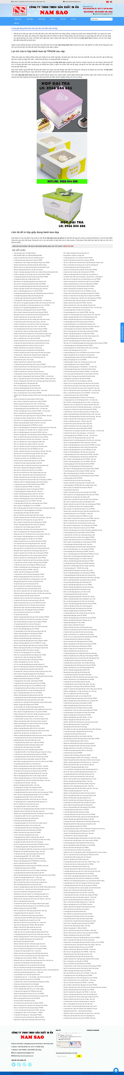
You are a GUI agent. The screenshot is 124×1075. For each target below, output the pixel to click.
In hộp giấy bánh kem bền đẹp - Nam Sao (25, 782)
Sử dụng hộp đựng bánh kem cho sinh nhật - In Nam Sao (79, 892)
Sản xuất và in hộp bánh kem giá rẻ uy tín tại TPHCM (28, 470)
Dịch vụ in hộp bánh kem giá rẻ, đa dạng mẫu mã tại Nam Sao (30, 446)
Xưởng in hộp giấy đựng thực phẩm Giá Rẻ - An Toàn (78, 717)
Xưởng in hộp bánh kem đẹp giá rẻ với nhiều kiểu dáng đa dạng (31, 953)
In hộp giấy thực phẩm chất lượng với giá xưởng (26, 726)
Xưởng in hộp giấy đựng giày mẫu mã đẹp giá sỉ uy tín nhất (79, 599)
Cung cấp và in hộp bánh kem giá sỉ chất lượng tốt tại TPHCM (80, 409)
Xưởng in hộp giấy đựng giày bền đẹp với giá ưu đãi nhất (79, 819)
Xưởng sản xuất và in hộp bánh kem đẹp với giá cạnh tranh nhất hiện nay (33, 960)
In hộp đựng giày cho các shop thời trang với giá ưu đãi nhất (30, 631)
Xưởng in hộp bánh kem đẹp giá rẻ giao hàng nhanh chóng (79, 906)
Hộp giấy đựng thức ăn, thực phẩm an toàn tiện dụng (78, 748)
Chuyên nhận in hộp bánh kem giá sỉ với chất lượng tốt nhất (30, 475)
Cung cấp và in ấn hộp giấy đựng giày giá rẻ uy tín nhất (29, 307)
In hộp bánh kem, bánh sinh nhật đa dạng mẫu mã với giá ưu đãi (81, 411)
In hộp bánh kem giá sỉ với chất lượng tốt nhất (26, 583)
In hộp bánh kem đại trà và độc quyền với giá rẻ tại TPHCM (30, 759)
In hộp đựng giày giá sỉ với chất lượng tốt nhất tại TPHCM (79, 464)
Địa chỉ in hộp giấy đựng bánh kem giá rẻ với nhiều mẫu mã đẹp (31, 768)
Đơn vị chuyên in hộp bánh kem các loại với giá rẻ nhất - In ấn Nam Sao (83, 307)
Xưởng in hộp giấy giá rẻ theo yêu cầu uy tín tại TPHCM (29, 993)
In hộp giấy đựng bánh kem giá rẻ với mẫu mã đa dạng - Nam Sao (31, 934)
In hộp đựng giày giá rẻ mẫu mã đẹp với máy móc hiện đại (79, 613)
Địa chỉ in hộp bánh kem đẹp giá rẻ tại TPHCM (76, 847)
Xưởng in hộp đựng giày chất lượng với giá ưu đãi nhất (28, 695)
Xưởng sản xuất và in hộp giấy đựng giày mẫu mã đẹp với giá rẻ (31, 482)
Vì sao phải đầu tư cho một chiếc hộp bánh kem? (27, 974)
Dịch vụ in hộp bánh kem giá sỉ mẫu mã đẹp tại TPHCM (78, 506)
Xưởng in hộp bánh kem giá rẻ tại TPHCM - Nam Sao (78, 302)
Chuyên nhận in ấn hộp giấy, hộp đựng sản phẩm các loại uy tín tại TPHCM (84, 942)
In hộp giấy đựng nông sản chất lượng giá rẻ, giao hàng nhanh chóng (32, 697)
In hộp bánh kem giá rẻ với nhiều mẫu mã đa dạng (77, 850)
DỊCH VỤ (52, 19)
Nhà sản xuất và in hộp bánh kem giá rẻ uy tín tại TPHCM (79, 527)
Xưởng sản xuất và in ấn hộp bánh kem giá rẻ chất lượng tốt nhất (31, 314)
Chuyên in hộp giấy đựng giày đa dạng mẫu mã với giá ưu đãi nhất (81, 326)
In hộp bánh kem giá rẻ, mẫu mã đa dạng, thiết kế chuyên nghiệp (31, 903)
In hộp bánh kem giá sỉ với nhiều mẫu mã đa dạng (77, 480)
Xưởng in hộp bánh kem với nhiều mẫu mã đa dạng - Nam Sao (30, 619)
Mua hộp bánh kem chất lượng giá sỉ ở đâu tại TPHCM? (29, 610)
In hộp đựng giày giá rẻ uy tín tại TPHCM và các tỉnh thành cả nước (82, 352)
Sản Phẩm (41, 19)
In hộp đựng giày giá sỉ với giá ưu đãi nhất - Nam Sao (28, 491)
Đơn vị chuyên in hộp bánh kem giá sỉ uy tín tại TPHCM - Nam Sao (81, 518)
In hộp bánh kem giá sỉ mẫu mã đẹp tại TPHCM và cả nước (30, 565)
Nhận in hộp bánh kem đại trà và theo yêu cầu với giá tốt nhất (30, 882)
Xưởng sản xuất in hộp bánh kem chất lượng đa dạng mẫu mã (30, 550)
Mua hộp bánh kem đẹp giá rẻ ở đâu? (24, 941)
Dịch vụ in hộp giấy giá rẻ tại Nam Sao (24, 901)
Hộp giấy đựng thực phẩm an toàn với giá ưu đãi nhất (78, 736)
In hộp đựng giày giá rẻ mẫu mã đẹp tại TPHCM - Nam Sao (79, 471)
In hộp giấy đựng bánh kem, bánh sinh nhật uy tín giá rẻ (29, 345)
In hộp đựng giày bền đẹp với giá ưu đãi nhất (76, 594)
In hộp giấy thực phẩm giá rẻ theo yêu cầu (75, 734)
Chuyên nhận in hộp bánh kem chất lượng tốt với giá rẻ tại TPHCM (81, 293)
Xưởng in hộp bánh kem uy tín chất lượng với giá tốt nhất (79, 667)
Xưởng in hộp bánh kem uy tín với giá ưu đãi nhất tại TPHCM (30, 541)
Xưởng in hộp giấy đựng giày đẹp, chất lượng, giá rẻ (28, 638)
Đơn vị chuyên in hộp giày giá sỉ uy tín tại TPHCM (27, 505)
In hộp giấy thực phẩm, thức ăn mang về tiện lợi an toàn (29, 816)
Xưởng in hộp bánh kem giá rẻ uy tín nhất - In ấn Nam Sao (29, 403)
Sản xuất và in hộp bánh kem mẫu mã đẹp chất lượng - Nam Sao (31, 591)
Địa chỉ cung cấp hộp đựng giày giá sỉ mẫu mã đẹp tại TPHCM (30, 640)
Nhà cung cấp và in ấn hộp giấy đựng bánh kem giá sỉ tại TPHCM (81, 494)
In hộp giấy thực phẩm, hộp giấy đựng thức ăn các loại (78, 731)
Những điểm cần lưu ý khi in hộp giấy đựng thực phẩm (28, 749)
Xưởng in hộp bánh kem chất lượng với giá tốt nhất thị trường (30, 265)
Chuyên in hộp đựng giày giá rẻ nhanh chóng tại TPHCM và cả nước (82, 445)
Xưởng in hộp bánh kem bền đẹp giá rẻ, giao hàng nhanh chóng (81, 722)
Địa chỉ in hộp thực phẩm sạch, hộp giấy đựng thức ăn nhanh (80, 779)
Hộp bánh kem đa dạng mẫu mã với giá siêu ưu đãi (27, 733)
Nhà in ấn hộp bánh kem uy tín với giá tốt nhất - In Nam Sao (80, 980)
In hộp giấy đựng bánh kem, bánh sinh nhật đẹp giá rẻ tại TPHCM (81, 878)
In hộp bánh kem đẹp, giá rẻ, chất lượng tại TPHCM (28, 1015)
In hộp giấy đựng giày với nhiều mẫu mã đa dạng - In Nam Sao (80, 757)
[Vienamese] (107, 2)
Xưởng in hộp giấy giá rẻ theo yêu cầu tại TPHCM (77, 935)
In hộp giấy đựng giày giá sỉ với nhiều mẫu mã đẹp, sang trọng (30, 626)
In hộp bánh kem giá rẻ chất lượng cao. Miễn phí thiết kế (29, 1017)
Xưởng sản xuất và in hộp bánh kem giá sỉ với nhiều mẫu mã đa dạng (32, 593)
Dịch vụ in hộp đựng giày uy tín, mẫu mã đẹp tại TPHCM (79, 549)
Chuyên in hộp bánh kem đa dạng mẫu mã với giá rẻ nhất (79, 482)
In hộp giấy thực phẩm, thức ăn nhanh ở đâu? (26, 806)
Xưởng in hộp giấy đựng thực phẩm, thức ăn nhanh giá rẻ (29, 728)
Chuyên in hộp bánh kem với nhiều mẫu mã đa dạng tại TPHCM (31, 553)
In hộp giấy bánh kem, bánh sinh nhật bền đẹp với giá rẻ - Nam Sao (32, 780)
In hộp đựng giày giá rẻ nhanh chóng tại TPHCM (76, 364)
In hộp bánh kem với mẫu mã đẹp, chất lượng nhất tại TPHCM (30, 562)
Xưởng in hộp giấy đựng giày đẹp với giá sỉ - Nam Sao (78, 781)
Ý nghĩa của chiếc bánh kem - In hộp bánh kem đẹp (28, 929)
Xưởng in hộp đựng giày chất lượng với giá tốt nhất (77, 797)
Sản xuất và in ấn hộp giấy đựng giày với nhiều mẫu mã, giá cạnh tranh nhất (34, 302)
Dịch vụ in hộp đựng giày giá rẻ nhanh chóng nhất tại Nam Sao (80, 447)
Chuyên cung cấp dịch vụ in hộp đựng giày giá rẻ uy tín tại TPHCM (32, 305)
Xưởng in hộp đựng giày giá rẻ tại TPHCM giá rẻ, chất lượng (30, 861)
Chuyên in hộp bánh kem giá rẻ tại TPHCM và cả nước (28, 448)
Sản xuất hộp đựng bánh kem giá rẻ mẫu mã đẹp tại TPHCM (30, 621)
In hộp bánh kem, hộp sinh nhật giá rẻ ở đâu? (76, 835)
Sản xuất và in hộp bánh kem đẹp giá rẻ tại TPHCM (27, 467)
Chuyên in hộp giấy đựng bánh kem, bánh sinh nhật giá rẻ (29, 524)
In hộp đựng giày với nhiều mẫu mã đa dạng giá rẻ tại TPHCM (30, 503)
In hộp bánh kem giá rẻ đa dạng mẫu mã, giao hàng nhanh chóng (31, 343)
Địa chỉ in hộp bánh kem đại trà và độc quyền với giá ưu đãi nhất (81, 996)
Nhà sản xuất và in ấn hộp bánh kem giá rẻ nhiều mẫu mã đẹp (30, 453)
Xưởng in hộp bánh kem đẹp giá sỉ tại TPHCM (26, 572)
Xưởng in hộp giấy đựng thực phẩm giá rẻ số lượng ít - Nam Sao (31, 766)
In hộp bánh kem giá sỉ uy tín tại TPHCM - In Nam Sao (78, 513)
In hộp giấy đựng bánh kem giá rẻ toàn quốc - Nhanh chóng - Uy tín (82, 861)
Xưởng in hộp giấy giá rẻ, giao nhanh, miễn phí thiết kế (28, 986)
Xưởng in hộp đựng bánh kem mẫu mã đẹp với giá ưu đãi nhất (30, 555)
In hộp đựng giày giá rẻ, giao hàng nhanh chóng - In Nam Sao (30, 390)
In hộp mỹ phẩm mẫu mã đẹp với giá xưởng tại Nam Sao (29, 707)
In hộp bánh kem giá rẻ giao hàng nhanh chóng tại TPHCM (29, 364)
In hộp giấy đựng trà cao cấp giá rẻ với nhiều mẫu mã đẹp (79, 712)
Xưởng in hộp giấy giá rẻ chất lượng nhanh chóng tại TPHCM (80, 644)
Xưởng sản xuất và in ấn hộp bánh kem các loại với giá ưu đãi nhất (32, 534)
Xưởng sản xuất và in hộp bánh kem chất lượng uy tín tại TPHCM (31, 598)
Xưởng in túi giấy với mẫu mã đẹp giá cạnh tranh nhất (78, 648)
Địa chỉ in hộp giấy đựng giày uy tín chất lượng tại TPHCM (79, 572)
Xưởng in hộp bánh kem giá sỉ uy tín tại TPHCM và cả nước (30, 602)
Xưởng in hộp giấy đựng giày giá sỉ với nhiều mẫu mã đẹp (79, 596)
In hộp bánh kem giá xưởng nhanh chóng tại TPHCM (28, 260)
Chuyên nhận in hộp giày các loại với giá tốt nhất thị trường (79, 376)
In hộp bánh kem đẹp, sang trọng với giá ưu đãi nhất (28, 463)
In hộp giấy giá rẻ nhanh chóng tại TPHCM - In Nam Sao (29, 958)
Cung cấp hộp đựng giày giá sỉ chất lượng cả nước (77, 589)
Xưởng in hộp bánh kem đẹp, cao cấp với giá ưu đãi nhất (79, 764)
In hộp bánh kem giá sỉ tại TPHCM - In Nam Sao (27, 486)
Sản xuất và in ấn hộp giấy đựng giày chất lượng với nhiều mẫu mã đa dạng (34, 808)
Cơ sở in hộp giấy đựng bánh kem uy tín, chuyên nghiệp (29, 988)
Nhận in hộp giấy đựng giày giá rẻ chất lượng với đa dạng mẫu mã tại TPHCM (34, 875)
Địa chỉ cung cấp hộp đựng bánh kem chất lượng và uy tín (79, 899)
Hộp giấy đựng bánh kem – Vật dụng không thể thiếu (78, 1011)
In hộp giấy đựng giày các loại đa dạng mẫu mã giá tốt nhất (79, 575)
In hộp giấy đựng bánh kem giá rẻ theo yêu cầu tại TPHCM (79, 814)
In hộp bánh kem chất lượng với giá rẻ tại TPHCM (27, 747)
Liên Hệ (16, 23)
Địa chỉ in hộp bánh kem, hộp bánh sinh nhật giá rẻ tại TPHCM (30, 1005)
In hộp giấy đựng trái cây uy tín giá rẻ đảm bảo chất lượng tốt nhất (81, 658)
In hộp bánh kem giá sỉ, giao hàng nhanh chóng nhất (78, 423)
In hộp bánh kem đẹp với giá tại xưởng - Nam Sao (77, 925)
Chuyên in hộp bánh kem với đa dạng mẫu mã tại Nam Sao (79, 419)
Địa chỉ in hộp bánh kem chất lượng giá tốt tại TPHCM (78, 641)
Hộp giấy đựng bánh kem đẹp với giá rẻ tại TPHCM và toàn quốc (31, 865)
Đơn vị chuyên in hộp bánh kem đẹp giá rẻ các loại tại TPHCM (80, 985)
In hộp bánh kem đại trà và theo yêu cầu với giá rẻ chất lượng (30, 870)
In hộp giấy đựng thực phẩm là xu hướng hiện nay (27, 763)
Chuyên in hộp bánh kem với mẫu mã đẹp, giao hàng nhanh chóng (32, 319)
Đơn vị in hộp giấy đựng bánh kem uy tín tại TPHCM (28, 692)
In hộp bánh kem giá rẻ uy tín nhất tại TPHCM (76, 395)
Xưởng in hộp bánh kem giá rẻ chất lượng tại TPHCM (78, 428)
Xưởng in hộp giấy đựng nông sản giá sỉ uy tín (76, 651)
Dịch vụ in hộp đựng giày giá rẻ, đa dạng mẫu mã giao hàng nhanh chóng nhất (35, 427)
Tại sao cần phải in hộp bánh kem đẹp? (24, 1000)
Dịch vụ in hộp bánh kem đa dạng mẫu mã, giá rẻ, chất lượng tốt (81, 265)
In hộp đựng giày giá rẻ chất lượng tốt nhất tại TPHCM (78, 345)
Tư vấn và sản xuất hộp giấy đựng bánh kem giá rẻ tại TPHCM (80, 876)
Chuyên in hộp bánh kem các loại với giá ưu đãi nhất (28, 317)
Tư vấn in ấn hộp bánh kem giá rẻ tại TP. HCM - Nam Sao (29, 1010)
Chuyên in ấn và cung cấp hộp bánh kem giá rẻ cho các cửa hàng (81, 383)
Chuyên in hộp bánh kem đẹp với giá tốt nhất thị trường (28, 399)
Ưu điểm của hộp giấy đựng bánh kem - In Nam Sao (28, 877)
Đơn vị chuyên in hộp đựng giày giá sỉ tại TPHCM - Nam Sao (80, 459)
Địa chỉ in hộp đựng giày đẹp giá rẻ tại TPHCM (26, 628)
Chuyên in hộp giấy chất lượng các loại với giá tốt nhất (28, 939)
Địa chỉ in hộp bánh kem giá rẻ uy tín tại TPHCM (27, 612)
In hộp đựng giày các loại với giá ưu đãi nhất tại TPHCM (78, 329)
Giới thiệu (30, 19)
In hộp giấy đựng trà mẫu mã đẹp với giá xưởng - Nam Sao (79, 684)
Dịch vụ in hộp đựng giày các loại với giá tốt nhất (27, 385)
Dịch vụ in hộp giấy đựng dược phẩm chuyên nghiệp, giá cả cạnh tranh (33, 709)
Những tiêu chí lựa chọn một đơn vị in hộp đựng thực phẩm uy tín (31, 894)
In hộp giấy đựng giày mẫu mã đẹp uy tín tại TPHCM (28, 538)
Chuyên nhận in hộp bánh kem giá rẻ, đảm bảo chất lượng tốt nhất (81, 511)
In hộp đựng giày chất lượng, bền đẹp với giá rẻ (26, 512)
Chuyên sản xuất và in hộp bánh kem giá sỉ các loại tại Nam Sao (31, 465)
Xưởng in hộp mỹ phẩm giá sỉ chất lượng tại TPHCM (77, 646)
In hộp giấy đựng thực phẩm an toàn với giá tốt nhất (77, 696)
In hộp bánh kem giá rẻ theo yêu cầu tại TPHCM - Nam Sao (79, 1018)
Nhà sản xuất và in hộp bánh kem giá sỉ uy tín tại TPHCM (29, 460)
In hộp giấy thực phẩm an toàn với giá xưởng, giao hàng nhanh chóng (32, 752)
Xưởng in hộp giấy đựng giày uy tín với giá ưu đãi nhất (78, 558)
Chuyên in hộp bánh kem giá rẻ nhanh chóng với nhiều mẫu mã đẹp (32, 352)
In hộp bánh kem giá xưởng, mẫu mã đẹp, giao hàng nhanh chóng (81, 385)
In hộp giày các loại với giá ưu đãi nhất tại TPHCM (77, 378)
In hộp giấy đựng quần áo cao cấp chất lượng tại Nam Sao (29, 690)
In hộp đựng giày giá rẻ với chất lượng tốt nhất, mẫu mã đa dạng (81, 347)
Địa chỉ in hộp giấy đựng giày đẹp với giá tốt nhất (77, 670)
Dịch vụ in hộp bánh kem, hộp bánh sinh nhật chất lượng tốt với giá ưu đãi (83, 262)
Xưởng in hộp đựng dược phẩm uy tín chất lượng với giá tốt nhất (31, 647)
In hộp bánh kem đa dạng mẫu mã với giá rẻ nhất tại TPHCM (30, 771)
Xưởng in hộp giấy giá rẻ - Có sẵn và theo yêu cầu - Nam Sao (80, 691)
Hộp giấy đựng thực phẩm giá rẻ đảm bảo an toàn (27, 740)
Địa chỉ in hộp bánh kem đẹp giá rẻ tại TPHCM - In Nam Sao (80, 992)
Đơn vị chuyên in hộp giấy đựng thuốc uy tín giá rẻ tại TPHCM (30, 711)
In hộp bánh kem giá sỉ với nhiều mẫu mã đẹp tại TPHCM (79, 537)
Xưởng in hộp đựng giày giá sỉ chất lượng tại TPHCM (28, 633)
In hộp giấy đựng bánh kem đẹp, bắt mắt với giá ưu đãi (78, 956)
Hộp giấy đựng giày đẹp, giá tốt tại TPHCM (75, 615)
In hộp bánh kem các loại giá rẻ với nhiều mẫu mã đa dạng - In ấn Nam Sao (84, 430)
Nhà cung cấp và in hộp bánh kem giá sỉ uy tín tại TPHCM (79, 509)
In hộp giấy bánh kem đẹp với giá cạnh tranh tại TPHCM (79, 873)
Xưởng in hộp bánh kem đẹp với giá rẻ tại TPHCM (27, 832)
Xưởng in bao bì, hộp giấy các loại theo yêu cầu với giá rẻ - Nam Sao (32, 898)
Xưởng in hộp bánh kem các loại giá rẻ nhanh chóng (28, 347)
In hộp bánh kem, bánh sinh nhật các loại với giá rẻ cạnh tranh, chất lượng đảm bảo (36, 970)
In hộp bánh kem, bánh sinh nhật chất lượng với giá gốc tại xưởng (31, 981)
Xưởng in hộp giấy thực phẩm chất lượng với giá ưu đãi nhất (80, 745)
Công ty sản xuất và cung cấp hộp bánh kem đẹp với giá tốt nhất (31, 955)
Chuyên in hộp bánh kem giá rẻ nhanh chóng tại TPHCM (79, 260)
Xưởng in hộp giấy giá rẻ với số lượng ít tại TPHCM (77, 715)
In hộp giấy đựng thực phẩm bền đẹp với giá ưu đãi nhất (29, 872)
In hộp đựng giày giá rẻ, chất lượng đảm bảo (26, 383)
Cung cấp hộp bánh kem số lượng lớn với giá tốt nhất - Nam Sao (31, 896)
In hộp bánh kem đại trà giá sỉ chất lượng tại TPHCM (78, 703)
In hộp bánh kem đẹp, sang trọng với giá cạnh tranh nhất (29, 853)
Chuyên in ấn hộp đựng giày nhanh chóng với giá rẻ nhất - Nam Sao (82, 314)
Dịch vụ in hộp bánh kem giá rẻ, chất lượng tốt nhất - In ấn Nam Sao (82, 390)
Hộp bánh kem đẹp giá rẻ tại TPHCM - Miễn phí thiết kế (29, 925)
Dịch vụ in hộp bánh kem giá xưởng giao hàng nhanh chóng (30, 546)
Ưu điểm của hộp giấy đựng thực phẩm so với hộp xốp (78, 750)
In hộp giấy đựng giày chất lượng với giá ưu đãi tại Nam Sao (80, 546)
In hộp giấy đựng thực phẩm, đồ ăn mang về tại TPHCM (29, 742)
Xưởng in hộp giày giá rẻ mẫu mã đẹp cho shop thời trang (79, 355)
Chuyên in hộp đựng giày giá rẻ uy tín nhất (75, 350)
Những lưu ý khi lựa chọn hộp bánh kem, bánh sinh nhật (79, 776)
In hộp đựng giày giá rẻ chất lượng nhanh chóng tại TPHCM (79, 665)
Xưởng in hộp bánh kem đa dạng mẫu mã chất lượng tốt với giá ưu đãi (32, 333)
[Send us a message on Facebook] (116, 1070)
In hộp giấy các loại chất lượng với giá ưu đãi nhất (77, 681)
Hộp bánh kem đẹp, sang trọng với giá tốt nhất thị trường (29, 607)
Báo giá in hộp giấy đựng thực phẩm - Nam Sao (26, 785)
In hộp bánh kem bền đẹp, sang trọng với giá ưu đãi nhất (29, 600)
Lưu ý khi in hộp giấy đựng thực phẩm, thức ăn (76, 741)
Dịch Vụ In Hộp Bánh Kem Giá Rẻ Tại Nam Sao (76, 859)
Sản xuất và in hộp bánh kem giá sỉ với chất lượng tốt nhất (79, 501)
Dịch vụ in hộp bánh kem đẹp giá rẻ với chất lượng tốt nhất (29, 967)
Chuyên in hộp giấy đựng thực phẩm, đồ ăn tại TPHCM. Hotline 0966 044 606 (34, 887)
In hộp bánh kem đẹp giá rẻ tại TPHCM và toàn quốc (28, 991)
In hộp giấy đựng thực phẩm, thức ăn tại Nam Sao (27, 825)
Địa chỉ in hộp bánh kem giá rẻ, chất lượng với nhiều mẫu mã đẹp (81, 968)
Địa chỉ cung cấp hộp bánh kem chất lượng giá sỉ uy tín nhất (30, 579)
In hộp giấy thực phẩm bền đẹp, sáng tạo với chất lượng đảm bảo (81, 816)
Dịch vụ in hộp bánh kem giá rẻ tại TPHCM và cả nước (78, 516)
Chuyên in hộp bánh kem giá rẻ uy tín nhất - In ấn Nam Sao (30, 326)
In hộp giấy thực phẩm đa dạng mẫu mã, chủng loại (77, 857)
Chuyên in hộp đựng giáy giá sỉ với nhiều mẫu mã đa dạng (79, 452)
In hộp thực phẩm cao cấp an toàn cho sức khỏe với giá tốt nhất (31, 718)
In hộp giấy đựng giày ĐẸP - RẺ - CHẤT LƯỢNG (27, 856)
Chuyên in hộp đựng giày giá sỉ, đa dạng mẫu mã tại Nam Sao (80, 456)
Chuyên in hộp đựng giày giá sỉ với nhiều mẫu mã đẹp (28, 496)
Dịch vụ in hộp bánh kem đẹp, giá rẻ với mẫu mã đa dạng (79, 940)
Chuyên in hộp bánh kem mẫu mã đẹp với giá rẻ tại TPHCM (79, 520)
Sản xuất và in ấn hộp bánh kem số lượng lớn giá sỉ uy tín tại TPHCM (82, 279)
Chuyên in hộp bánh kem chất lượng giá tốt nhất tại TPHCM (30, 557)
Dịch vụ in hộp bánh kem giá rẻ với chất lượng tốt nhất (28, 413)
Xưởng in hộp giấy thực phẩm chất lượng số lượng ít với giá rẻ (30, 721)
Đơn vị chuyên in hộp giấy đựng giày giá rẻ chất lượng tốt (29, 673)
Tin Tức (73, 19)
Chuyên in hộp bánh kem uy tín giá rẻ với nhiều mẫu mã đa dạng (31, 324)
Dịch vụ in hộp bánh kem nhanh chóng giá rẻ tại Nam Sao (29, 441)
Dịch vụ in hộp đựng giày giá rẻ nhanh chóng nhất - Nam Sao (80, 442)
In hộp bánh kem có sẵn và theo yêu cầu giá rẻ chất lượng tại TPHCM (82, 966)
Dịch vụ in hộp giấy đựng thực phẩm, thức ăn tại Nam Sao (29, 858)
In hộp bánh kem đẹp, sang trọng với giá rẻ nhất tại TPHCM (79, 300)
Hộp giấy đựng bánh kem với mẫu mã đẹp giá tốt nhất (28, 581)
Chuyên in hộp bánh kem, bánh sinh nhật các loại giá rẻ (29, 371)
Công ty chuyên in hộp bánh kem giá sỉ (74, 625)
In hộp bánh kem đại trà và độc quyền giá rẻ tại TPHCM (78, 864)
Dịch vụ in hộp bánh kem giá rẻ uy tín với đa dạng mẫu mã (29, 357)
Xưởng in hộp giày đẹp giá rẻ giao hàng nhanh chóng (78, 705)
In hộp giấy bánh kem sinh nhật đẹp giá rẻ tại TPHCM (78, 975)
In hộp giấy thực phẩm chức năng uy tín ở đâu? (26, 650)
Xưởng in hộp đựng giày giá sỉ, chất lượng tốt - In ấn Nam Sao (80, 366)
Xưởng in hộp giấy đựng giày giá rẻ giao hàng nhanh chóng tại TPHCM (33, 735)
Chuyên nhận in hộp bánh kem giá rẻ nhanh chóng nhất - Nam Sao (82, 388)
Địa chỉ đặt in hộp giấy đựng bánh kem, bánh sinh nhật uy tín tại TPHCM (33, 761)
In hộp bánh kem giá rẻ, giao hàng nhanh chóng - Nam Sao (30, 321)
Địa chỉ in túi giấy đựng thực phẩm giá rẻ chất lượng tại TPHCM (31, 666)
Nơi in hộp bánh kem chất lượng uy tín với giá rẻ (76, 909)
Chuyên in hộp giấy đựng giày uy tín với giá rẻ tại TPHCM (79, 333)
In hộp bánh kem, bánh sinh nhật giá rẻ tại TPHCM (27, 657)
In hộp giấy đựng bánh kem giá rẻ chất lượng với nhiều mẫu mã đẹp (32, 839)
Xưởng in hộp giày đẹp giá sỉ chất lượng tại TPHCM (77, 610)
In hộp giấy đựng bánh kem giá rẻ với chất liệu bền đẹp (28, 737)
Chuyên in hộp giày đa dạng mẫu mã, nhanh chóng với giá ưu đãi (81, 336)
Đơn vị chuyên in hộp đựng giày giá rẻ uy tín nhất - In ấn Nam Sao (81, 402)
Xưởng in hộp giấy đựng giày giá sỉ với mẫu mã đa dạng (78, 587)
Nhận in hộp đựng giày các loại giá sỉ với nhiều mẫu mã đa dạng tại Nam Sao (34, 508)
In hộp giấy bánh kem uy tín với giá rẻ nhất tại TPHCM (78, 257)
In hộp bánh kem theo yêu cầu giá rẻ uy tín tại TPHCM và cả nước (31, 906)
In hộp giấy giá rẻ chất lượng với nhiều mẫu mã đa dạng (78, 916)
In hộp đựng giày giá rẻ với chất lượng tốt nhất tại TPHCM (79, 532)
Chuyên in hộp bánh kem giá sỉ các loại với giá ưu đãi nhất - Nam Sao (32, 451)
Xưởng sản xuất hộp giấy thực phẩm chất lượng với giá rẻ (79, 743)
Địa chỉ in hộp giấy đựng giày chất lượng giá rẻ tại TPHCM (79, 831)
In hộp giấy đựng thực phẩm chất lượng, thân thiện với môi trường (31, 730)
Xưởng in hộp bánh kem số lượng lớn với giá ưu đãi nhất (79, 288)
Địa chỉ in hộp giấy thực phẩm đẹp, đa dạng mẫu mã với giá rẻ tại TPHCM (33, 849)
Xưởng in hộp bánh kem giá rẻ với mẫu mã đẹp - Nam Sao (79, 999)
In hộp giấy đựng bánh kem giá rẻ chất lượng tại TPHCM (29, 827)
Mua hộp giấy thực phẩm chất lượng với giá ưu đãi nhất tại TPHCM (81, 738)
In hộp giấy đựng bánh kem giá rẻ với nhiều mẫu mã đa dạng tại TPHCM (33, 792)
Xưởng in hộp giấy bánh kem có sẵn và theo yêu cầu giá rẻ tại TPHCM (33, 936)
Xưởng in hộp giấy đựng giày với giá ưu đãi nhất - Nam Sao (30, 422)
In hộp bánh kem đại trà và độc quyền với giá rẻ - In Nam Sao (80, 897)
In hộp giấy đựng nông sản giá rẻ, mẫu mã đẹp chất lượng (79, 662)
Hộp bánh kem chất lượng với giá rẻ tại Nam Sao (77, 866)
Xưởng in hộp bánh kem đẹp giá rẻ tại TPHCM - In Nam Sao (80, 949)
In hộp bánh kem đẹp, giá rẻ (71, 490)
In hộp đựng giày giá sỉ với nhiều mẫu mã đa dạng (77, 310)
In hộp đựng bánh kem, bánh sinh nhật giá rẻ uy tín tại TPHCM (80, 977)
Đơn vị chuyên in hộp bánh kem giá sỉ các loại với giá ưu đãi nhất (31, 560)
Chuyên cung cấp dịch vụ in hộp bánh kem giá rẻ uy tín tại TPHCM (81, 281)
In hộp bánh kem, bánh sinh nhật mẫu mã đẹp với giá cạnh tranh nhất (32, 671)
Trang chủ (17, 19)
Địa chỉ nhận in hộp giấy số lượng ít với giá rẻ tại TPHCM (79, 923)
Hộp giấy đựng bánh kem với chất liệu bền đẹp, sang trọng (79, 783)
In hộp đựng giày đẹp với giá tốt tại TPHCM (75, 826)
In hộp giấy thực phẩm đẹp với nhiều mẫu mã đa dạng (28, 842)
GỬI (79, 1056)
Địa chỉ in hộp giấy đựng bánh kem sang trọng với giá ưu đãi (80, 795)
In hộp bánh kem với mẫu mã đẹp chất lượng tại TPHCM (29, 574)
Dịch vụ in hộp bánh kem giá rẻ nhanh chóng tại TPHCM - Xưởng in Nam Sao (34, 378)
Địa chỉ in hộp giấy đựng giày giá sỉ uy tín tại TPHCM (78, 584)
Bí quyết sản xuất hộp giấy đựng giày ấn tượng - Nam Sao (29, 851)
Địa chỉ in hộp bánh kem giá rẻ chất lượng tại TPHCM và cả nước (31, 844)
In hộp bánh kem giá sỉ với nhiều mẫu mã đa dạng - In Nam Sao (31, 439)
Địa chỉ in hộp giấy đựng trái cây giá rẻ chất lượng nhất (28, 669)
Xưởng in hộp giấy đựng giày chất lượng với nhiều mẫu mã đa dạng (82, 577)
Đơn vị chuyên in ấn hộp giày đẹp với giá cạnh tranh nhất (79, 437)
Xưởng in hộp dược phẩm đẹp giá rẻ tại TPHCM (26, 678)
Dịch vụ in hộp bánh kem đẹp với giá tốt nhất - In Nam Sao (79, 902)
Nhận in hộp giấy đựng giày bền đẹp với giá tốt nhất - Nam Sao (31, 773)
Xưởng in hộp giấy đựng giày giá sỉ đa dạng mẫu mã (78, 620)
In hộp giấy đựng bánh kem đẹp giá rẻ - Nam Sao (27, 913)
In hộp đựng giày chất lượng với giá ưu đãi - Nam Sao (78, 544)
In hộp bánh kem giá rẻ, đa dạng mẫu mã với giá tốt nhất (29, 350)
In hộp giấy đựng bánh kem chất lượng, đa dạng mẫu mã (79, 774)
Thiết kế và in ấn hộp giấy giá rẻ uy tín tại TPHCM (27, 652)
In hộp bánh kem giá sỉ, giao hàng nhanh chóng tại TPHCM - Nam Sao (33, 415)
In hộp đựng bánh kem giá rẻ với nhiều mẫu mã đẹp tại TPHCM (81, 895)
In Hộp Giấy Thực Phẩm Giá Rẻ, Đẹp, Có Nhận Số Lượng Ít (79, 802)
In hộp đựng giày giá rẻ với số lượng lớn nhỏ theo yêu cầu (79, 842)
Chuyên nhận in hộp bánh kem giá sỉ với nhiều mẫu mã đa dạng (81, 499)
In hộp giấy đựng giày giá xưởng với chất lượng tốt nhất (28, 295)
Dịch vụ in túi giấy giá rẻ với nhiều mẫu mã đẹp (76, 693)
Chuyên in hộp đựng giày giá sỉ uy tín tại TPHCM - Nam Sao (80, 461)
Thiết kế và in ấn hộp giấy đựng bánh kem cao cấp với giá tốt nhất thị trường (84, 880)
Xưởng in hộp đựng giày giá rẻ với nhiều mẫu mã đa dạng (79, 397)
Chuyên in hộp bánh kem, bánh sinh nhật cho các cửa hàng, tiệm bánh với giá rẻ (85, 987)
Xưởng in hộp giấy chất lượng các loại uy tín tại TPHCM (78, 947)
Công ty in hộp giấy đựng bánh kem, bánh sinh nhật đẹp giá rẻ (80, 994)
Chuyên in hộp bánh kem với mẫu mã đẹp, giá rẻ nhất (78, 426)
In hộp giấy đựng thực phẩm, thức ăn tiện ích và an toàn (29, 790)
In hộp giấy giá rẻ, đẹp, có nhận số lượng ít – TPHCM (28, 1012)
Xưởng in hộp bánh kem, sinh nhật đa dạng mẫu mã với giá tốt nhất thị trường (34, 366)
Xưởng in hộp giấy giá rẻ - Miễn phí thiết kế (75, 928)
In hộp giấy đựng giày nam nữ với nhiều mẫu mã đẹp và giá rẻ (30, 823)
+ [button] (58, 1035)
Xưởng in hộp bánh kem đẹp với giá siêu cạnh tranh (28, 927)
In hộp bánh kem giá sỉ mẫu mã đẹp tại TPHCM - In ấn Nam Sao (81, 371)
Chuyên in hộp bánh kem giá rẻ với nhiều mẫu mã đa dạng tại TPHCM (32, 479)
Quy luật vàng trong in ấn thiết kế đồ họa (25, 253)
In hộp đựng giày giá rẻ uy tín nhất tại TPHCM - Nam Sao (79, 312)
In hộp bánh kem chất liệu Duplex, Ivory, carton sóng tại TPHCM (81, 840)
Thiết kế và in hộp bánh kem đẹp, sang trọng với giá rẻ (28, 915)
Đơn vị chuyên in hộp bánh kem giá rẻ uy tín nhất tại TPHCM (30, 401)
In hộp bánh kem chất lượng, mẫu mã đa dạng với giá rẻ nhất (30, 529)
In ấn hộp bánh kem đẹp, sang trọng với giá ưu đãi (27, 588)
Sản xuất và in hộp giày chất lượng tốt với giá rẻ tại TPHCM (29, 284)
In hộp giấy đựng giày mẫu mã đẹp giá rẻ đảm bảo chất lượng (80, 653)
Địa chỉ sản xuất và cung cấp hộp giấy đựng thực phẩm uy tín (80, 771)
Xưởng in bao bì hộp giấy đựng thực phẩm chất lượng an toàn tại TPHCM (33, 813)
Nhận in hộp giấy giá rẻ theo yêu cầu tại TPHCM (27, 998)
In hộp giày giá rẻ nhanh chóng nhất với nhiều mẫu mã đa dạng (31, 374)
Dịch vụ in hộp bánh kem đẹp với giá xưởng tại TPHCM (28, 1007)
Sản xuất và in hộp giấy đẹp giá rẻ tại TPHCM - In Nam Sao (79, 951)
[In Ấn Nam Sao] (19, 10)
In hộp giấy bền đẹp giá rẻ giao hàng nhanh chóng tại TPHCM (80, 698)
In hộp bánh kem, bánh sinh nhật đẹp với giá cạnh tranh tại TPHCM (82, 937)
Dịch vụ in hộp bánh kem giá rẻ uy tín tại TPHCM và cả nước (80, 291)
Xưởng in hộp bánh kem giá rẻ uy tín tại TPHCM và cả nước (30, 685)
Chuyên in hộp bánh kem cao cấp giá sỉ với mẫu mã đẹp (79, 634)
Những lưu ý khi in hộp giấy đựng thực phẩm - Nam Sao (78, 786)
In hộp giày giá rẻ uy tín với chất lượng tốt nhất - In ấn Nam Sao (81, 400)
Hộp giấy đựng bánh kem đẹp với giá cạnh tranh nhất (78, 954)
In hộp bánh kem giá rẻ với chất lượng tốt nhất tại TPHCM (79, 286)
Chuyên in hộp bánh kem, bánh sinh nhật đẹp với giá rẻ (29, 257)
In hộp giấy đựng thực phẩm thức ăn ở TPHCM (76, 809)
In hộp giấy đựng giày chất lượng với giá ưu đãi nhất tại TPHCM (31, 276)
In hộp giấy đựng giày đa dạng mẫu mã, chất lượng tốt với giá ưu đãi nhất (33, 293)
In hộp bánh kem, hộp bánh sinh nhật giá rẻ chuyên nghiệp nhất (31, 355)
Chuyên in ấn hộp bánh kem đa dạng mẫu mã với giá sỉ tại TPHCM (81, 295)
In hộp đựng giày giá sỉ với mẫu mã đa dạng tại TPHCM (29, 489)
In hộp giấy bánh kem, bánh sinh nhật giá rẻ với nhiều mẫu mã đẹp (81, 883)
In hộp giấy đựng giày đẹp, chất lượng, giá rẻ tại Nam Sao (29, 846)
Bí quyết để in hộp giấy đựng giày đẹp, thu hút (76, 767)
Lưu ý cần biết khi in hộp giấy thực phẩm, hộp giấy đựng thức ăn (81, 769)
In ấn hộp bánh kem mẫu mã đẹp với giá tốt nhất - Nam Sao (30, 543)
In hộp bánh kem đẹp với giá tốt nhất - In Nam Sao (27, 951)
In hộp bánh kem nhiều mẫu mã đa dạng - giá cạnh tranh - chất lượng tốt (83, 276)
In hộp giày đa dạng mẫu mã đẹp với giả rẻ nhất (27, 279)
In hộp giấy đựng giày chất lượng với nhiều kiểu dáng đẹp (79, 563)
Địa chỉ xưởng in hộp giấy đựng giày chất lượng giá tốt (78, 805)
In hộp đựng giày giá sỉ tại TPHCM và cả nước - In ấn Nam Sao (80, 435)
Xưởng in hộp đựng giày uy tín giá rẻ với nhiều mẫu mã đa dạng (31, 723)
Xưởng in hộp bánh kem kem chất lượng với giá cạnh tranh (29, 943)
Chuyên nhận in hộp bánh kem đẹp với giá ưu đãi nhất (78, 890)
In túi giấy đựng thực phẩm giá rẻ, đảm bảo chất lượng (78, 660)
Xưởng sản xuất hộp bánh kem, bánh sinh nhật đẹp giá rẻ (79, 1015)
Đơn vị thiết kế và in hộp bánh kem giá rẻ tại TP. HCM (78, 914)
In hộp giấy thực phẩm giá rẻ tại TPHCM (24, 868)
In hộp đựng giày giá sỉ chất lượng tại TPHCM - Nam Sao (79, 551)
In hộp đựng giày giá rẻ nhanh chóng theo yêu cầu (77, 267)
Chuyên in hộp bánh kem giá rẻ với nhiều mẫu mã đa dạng (29, 477)
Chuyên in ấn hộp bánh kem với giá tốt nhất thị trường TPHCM (80, 269)
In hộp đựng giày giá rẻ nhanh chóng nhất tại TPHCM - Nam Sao (81, 454)
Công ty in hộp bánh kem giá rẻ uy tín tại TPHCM (27, 979)
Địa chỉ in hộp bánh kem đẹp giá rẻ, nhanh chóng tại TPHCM (30, 948)
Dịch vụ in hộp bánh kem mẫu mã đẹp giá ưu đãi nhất (78, 381)
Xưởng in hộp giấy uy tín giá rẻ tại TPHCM (25, 908)
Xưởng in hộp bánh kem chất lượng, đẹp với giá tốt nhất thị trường (81, 959)
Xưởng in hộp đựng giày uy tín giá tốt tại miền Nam (27, 636)
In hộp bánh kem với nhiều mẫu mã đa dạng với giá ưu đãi (79, 535)
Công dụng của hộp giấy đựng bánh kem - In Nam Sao (28, 972)
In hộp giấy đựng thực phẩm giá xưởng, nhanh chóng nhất (29, 688)
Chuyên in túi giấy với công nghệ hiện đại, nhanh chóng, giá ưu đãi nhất (83, 689)
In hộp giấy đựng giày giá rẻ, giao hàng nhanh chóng (78, 338)
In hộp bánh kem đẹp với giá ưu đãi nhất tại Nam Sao (28, 962)
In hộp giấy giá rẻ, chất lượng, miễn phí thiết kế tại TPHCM (79, 686)
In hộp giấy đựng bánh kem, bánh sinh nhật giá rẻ (27, 624)
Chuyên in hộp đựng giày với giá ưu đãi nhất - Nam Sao (29, 493)
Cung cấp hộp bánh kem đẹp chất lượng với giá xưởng (78, 918)
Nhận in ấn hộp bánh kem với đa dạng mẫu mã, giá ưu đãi (79, 523)
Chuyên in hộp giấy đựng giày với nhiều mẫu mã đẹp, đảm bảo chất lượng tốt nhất (36, 272)
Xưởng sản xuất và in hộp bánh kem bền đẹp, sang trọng (29, 811)
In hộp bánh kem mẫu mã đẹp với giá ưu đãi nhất (27, 527)
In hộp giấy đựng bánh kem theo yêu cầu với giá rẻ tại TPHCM (80, 885)
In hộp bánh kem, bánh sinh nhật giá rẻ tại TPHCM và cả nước (80, 1008)
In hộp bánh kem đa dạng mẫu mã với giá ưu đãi (77, 497)
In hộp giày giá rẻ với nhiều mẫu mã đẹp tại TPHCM (28, 787)
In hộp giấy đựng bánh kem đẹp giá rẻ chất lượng (77, 639)
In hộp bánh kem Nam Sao (21, 614)
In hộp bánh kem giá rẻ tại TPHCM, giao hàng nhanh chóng (30, 917)
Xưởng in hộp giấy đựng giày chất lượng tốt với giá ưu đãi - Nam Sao (82, 414)
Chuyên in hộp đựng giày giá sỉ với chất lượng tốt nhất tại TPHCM (81, 475)
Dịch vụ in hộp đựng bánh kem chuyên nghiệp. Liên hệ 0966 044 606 (82, 887)
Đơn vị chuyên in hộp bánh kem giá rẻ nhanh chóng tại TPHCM (31, 312)
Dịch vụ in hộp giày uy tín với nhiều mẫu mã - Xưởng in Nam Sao (31, 430)
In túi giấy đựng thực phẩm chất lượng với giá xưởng (77, 674)
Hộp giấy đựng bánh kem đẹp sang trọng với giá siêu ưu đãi (80, 824)
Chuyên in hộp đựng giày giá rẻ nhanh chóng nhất (27, 388)
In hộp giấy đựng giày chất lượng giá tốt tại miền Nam (78, 608)
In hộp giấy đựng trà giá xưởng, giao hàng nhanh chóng (29, 700)
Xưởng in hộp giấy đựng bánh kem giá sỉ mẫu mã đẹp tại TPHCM (31, 617)
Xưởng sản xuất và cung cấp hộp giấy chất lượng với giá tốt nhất (31, 932)
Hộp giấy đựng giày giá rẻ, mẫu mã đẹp (74, 622)
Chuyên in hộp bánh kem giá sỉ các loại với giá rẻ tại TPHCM (80, 492)
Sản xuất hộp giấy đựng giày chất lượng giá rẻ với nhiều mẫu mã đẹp (82, 838)
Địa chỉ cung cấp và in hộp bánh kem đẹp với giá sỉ (27, 586)
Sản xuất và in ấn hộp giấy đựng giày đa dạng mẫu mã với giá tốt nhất (32, 420)
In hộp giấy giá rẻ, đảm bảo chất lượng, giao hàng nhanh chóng (81, 677)
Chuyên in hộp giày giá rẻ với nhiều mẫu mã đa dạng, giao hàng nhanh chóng (35, 381)
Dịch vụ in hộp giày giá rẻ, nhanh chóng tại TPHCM (27, 392)
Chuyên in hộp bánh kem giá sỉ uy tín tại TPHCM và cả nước (80, 539)
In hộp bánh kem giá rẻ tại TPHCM (73, 752)
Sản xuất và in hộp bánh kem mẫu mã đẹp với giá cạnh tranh (30, 472)
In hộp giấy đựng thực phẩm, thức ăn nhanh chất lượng (28, 797)
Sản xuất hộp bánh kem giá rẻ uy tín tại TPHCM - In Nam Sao (80, 973)
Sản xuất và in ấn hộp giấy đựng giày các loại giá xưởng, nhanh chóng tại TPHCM (85, 343)
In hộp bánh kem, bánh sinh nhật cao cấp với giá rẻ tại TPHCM (80, 710)
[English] (111, 2)
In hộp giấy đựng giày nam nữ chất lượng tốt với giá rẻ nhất (79, 324)
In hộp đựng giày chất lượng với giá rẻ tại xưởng (76, 812)
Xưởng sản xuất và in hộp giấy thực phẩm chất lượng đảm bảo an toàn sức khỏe (85, 852)
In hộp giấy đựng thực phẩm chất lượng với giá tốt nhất (28, 745)
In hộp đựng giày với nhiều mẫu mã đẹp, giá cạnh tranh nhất (80, 362)
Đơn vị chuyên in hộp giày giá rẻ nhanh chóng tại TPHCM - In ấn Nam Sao (34, 376)
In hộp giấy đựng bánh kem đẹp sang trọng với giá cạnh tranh (80, 869)
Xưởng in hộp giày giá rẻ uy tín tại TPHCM (75, 359)
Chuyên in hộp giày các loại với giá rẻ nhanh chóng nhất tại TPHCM (32, 274)
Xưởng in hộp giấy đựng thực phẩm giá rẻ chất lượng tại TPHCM (81, 655)
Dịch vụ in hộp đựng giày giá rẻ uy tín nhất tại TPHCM (28, 291)
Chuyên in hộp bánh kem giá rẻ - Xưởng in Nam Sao (78, 421)
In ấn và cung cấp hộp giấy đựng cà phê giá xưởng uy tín (29, 664)
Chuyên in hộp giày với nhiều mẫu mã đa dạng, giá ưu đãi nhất (30, 288)
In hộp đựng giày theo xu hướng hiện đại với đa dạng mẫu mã (30, 801)
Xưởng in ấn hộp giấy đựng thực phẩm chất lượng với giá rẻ (79, 793)
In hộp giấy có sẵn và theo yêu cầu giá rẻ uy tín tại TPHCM (29, 683)
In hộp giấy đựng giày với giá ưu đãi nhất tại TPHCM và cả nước (81, 357)
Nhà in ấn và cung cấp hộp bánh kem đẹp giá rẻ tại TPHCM (30, 655)
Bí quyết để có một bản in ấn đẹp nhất (74, 255)
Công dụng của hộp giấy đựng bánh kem (25, 820)
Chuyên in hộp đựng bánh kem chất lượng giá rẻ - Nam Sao (30, 567)
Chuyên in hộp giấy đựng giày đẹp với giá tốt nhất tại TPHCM (80, 603)
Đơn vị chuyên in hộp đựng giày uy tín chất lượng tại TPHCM (80, 542)
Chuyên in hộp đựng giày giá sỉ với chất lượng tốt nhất (78, 466)
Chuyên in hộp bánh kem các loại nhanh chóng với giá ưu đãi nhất (31, 340)
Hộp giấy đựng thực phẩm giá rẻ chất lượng (75, 726)
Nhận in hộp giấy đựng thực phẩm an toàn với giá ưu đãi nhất (30, 775)
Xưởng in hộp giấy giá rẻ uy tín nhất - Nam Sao (26, 662)
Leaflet (62, 1047)
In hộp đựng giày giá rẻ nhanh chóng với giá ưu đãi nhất (79, 321)
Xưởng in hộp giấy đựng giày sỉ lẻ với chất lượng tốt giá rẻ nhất (80, 317)
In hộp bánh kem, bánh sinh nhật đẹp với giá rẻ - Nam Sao (79, 1001)
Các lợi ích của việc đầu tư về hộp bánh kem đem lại (28, 891)
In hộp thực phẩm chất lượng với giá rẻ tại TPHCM (77, 755)
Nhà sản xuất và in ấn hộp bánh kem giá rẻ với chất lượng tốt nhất (31, 267)
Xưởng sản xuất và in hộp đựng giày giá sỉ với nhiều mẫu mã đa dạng (82, 440)
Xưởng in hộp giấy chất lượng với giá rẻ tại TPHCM (77, 970)
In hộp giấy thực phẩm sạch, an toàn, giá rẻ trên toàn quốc (29, 880)
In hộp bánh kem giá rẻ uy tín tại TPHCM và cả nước (28, 458)
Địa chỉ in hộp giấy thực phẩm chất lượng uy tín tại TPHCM (79, 845)
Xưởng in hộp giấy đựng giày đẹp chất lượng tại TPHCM (78, 561)
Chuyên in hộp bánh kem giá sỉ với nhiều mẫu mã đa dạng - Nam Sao (32, 517)
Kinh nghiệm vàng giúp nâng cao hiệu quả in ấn (76, 253)
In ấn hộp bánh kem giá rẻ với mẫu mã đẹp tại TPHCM (28, 1003)
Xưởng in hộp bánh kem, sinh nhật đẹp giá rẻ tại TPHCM (79, 679)
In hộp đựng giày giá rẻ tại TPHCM (73, 478)
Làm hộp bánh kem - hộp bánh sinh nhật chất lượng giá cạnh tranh (32, 889)
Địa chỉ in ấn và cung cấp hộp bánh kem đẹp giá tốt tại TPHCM (80, 636)
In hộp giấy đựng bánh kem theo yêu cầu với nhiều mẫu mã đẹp (31, 756)
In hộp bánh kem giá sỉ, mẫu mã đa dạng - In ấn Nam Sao (79, 433)
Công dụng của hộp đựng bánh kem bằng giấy (26, 984)
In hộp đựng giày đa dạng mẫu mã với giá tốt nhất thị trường (80, 369)
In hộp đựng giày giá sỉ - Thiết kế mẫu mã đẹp (76, 568)
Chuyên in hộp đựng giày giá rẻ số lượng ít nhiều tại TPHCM (80, 340)
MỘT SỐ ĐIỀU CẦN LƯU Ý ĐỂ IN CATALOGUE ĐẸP (28, 255)
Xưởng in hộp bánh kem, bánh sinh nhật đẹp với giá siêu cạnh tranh (32, 714)
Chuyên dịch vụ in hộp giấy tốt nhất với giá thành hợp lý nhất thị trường (33, 702)
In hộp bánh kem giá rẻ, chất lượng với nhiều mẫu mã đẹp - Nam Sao (82, 944)
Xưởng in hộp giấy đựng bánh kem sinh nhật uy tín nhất (29, 576)
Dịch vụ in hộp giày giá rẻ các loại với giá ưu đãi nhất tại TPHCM (81, 331)
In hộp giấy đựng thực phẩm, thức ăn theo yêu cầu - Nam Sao (30, 799)
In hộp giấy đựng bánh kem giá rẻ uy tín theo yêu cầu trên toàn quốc (82, 871)
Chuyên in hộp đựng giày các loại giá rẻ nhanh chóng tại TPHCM (31, 406)
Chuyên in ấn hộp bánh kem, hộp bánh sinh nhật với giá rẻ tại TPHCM (82, 298)
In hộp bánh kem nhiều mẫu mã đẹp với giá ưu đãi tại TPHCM (30, 331)
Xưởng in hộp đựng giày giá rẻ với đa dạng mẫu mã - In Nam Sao (81, 762)
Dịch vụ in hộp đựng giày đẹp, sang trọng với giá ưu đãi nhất (80, 580)
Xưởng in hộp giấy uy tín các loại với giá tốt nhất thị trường (29, 965)
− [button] (58, 1038)
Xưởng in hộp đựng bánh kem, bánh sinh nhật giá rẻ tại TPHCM (81, 284)
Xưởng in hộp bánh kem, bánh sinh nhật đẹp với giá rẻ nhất (79, 305)
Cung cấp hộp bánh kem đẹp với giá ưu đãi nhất (27, 595)
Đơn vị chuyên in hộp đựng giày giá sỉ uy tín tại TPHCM (28, 536)
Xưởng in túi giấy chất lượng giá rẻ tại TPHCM (26, 704)
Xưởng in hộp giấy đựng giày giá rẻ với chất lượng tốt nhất (79, 319)
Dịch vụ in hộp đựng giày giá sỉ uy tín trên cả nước (77, 591)
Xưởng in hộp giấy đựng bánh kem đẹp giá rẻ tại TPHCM (79, 989)
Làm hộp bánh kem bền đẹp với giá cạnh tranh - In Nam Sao (30, 946)
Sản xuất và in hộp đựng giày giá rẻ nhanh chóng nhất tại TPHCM (81, 468)
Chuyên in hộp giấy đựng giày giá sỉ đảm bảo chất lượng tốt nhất (31, 286)
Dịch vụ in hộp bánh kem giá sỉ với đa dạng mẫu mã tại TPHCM (31, 437)
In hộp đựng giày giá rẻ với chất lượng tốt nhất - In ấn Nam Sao (31, 408)
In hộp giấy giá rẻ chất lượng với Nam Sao (75, 911)
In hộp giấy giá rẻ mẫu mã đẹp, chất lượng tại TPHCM (28, 681)
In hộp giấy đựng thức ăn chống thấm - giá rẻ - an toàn (28, 716)
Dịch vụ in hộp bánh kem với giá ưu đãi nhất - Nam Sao (28, 444)
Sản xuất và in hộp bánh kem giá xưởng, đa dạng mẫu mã (29, 456)
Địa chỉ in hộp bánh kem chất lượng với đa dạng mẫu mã (79, 800)
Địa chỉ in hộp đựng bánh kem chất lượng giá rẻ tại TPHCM (79, 807)
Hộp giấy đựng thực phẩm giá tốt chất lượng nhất (77, 672)
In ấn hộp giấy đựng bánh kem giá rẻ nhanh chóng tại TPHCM (30, 329)
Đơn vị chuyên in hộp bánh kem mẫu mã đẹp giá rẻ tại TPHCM (80, 525)
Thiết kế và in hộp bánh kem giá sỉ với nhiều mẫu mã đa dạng (80, 629)
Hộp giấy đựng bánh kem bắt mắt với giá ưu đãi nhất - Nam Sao (81, 788)
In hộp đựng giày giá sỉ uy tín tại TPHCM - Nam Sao (28, 501)
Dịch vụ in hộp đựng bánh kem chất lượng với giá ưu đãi (29, 531)
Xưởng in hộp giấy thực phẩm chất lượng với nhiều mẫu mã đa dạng (82, 760)
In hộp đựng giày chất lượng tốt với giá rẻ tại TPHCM (28, 298)
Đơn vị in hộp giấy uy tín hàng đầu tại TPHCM (76, 961)
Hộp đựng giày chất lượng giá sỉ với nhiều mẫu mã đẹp (78, 570)
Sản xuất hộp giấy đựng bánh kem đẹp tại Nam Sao (28, 884)
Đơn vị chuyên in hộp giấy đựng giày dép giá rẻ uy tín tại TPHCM (31, 794)
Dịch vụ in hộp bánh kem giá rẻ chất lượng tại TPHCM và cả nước (81, 854)
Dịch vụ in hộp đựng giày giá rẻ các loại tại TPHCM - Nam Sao (30, 432)
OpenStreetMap (72, 1047)
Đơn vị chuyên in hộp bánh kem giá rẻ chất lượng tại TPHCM (30, 522)
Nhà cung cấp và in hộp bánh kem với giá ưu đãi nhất (78, 487)
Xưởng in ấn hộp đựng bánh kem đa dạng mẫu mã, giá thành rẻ (81, 274)
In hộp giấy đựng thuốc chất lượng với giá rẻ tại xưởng (78, 707)
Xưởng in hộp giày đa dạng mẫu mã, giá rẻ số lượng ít (28, 269)
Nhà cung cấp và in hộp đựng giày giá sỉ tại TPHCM (28, 510)
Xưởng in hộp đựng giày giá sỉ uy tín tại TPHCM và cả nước (30, 643)
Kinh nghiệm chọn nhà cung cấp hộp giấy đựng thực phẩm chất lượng (82, 729)
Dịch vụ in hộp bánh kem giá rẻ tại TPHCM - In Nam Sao (79, 982)
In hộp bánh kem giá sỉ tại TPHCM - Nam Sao (26, 569)
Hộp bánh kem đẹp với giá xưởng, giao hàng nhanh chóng (29, 1019)
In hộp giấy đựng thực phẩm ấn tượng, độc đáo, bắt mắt (29, 837)
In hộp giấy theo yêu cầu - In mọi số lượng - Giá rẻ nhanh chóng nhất (32, 977)
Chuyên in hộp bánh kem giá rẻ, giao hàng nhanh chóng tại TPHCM (32, 336)
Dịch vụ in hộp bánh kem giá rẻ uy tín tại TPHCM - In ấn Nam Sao (81, 392)
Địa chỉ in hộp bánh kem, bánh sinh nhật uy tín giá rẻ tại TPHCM (81, 932)
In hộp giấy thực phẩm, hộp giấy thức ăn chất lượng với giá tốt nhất (81, 821)
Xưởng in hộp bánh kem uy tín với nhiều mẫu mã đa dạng (29, 605)
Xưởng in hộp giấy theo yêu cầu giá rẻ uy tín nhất (27, 920)
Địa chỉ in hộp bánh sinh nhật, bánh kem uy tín (26, 804)
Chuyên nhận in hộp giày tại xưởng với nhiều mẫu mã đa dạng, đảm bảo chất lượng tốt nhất (37, 395)
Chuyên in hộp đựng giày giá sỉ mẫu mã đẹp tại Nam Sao (29, 498)
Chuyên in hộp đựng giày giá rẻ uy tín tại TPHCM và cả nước (80, 449)
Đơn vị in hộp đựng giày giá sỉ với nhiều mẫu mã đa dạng (79, 601)
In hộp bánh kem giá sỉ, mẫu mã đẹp (24, 359)
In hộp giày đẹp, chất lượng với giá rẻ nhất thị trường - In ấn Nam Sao (32, 300)
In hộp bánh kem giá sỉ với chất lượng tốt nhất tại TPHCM (29, 484)
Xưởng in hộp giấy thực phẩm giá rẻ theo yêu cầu (77, 719)
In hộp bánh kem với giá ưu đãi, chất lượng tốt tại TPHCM (79, 272)
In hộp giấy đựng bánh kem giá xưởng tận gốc (26, 818)
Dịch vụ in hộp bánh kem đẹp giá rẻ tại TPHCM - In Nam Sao (80, 930)
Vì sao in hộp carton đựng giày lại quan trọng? (26, 835)
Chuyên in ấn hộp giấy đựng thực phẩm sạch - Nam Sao (79, 833)
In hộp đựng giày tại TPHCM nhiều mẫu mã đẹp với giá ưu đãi (80, 485)
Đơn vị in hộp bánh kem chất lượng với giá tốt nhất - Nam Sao (30, 910)
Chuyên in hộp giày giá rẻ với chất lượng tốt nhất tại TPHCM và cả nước (33, 434)
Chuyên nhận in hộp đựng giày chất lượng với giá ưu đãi (79, 556)
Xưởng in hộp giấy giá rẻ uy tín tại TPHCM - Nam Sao (78, 904)
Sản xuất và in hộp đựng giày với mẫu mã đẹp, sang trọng (79, 565)
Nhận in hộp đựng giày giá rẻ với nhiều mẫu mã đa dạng (79, 473)
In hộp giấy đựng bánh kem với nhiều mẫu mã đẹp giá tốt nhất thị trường (33, 676)
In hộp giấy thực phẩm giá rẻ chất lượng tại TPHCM (27, 830)
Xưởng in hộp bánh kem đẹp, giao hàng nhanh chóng (78, 627)
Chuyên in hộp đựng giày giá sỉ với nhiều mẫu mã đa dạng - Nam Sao (82, 416)
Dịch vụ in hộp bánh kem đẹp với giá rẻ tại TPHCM (77, 963)
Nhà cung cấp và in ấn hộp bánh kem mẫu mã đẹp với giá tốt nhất (31, 548)
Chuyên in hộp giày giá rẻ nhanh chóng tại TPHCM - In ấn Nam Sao (32, 411)
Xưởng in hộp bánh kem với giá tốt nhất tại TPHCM (27, 362)
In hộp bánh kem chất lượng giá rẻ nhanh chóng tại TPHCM (30, 310)
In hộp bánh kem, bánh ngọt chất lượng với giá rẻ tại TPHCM (30, 754)
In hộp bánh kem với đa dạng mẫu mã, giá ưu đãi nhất (28, 520)
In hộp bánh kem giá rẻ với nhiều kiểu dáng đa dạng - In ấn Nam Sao (82, 407)
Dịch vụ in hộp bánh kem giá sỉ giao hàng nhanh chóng (28, 515)
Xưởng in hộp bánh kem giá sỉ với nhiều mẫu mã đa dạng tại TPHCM (82, 504)
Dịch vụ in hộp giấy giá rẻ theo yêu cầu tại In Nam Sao (78, 1004)
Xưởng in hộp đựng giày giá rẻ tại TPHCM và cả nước (28, 425)
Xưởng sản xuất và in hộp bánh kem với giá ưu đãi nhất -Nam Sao (81, 404)
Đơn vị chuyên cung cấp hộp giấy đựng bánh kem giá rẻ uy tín (80, 1006)
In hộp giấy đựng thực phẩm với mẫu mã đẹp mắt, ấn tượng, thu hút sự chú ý (84, 828)
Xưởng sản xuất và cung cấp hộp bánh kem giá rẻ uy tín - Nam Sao (82, 1013)
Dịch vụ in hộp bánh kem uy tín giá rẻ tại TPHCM (27, 338)
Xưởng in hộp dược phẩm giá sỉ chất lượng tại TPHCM (28, 659)
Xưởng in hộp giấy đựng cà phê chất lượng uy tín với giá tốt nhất (81, 700)
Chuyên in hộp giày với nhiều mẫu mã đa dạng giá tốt (78, 606)
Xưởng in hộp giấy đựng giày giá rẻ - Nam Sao (76, 790)
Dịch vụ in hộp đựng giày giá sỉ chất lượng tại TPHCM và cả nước (81, 554)
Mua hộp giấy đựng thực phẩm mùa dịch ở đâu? (76, 724)
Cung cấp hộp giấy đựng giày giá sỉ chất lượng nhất (77, 582)
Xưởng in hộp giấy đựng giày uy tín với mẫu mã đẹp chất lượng (30, 778)
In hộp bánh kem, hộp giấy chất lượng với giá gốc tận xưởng (80, 921)
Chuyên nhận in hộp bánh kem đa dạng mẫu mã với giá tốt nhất (31, 996)
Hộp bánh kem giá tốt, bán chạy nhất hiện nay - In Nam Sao (30, 922)
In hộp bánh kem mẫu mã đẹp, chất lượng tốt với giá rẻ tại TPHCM (31, 262)
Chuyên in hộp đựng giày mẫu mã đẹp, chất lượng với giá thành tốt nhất (83, 530)
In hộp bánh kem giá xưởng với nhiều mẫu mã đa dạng (78, 632)
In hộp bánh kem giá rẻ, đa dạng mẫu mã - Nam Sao (28, 418)
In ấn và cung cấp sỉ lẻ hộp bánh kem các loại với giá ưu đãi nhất (81, 374)
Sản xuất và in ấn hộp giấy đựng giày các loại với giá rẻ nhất (30, 281)
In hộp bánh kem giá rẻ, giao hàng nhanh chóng (27, 369)
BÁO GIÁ (63, 19)
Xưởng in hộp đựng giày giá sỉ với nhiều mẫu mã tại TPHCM (80, 617)
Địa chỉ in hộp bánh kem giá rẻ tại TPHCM (25, 863)
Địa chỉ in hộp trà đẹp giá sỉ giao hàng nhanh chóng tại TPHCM (31, 645)
